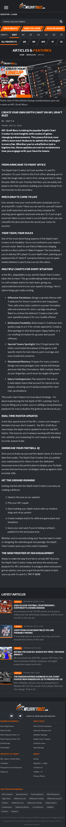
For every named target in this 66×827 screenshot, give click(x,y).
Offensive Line (20, 798)
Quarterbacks (21, 794)
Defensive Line (18, 803)
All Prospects (7, 794)
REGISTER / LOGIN (8, 14)
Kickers (5, 811)
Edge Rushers (51, 803)
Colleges (4, 763)
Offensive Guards (54, 798)
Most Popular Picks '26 (10, 739)
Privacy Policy (39, 776)
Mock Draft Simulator (42, 726)
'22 (53, 34)
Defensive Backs (22, 807)
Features (4, 772)
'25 (30, 34)
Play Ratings (38, 747)
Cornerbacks (38, 807)
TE (52, 41)
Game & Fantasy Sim (42, 730)
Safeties (50, 807)
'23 (46, 34)
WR (43, 41)
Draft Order (5, 743)
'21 (61, 34)
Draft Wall (4, 747)
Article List (31, 55)
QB (24, 41)
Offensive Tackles (36, 798)
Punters (15, 811)
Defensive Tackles (34, 803)
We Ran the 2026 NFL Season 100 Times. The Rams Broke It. (39, 653)
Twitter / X (37, 772)
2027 (14, 34)
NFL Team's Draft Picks (10, 759)
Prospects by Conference (11, 767)
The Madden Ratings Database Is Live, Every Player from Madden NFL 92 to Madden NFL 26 (38, 678)
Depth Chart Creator (41, 739)
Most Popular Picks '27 (9, 735)
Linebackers (7, 807)
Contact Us (38, 767)
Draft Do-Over (39, 743)
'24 (38, 34)
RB (33, 41)
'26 (23, 34)
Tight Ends (6, 798)
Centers (5, 803)
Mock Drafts (5, 730)
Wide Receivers (53, 794)
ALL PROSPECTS (9, 41)
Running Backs (37, 794)
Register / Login (40, 763)
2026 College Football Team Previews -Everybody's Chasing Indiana (34, 606)
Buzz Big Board (7, 726)
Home (22, 55)
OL (61, 41)
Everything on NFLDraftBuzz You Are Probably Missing (34, 631)
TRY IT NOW (34, 574)
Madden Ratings (40, 735)
